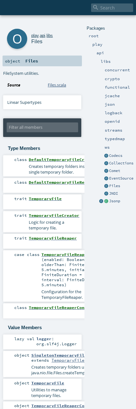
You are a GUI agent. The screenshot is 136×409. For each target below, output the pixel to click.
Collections (121, 163)
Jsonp (114, 201)
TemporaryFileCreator (77, 360)
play (35, 35)
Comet (114, 171)
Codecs (115, 155)
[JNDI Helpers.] (106, 193)
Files (114, 186)
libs (49, 35)
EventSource (121, 178)
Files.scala (57, 85)
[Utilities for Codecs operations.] (106, 155)
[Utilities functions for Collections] (106, 163)
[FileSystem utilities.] (106, 186)
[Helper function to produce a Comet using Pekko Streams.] (106, 171)
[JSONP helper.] (106, 201)
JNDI (113, 193)
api (42, 35)
